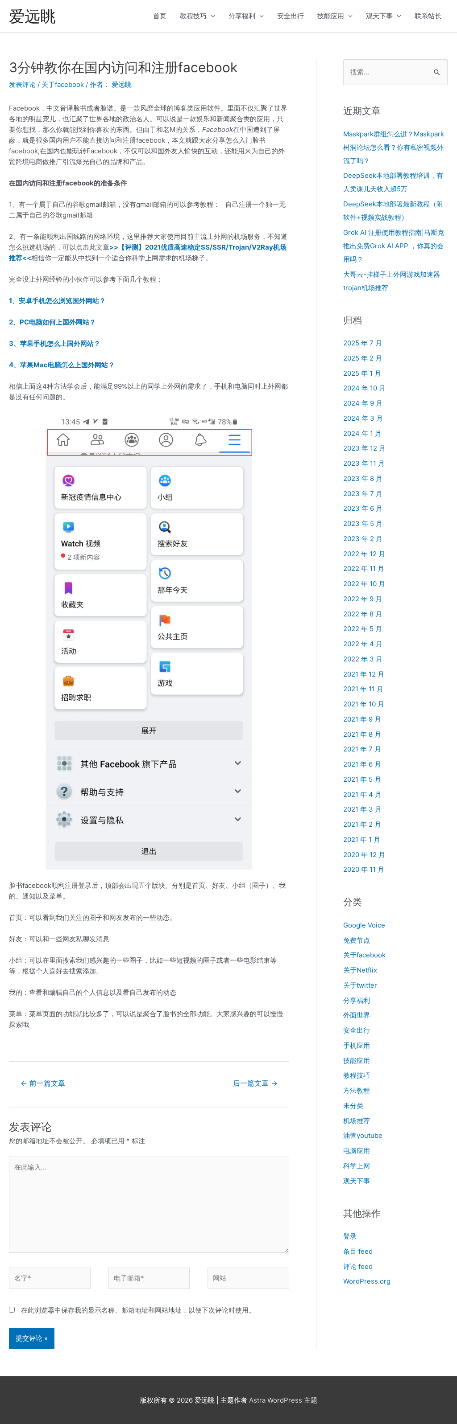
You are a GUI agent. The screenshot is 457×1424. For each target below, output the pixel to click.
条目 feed (358, 1251)
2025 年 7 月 (362, 343)
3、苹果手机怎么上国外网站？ (54, 343)
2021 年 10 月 (363, 704)
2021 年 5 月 (362, 779)
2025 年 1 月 (362, 373)
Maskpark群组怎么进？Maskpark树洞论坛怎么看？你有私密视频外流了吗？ (393, 147)
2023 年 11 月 (364, 463)
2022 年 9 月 (362, 599)
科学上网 (356, 1165)
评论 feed (358, 1266)
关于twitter (360, 985)
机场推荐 (356, 1120)
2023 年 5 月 (362, 523)
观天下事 (379, 16)
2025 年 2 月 (362, 358)
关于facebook (63, 84)
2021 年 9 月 (362, 719)
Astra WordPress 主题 (283, 1400)
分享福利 (241, 16)
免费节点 (356, 940)
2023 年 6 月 (362, 508)
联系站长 (428, 16)
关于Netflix (360, 970)
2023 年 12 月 (364, 448)
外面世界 (356, 1015)
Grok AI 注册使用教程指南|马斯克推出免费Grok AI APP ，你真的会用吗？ (393, 245)
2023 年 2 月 (362, 538)
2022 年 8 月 (362, 614)
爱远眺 (32, 16)
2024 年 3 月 (363, 418)
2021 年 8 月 (362, 734)
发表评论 (22, 84)
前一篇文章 (43, 1083)
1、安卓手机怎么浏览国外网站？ (57, 300)
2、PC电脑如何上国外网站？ (52, 322)
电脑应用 (356, 1150)
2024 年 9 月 (362, 403)
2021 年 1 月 (361, 839)
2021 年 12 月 (363, 674)
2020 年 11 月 (363, 869)
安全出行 (290, 16)
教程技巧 (193, 16)
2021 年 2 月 (362, 824)
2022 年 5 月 (362, 628)
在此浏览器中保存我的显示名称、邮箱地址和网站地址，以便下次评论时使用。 (138, 1310)
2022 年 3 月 (362, 659)
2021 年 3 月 (362, 809)
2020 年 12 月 (364, 854)
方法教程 (356, 1090)
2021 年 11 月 (363, 689)
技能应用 (330, 16)
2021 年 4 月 (362, 794)
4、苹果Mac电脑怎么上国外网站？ (62, 365)
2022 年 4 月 (362, 644)
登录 (350, 1236)
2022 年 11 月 (363, 568)
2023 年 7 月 (362, 493)
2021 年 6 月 (362, 764)
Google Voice (364, 925)
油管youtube (362, 1135)
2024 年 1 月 (362, 433)
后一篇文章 (255, 1083)
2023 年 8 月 (362, 478)
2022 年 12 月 (364, 554)
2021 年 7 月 (362, 749)
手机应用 (356, 1045)
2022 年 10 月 (364, 583)
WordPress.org (367, 1281)
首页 (159, 16)
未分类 (353, 1105)
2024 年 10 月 (364, 388)
